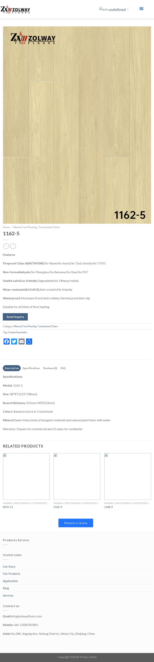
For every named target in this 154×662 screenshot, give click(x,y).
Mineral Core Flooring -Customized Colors (36, 227)
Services (8, 595)
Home (6, 227)
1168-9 (108, 507)
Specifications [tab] (31, 368)
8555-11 (8, 507)
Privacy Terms (88, 657)
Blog (6, 588)
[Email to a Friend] (50, 341)
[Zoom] (7, 219)
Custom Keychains (17, 332)
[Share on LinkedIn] (57, 341)
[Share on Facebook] (43, 341)
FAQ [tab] (63, 368)
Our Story (9, 566)
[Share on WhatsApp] (36, 341)
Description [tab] (12, 368)
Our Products (11, 573)
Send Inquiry (15, 316)
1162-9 (58, 507)
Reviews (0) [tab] (50, 368)
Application (10, 581)
